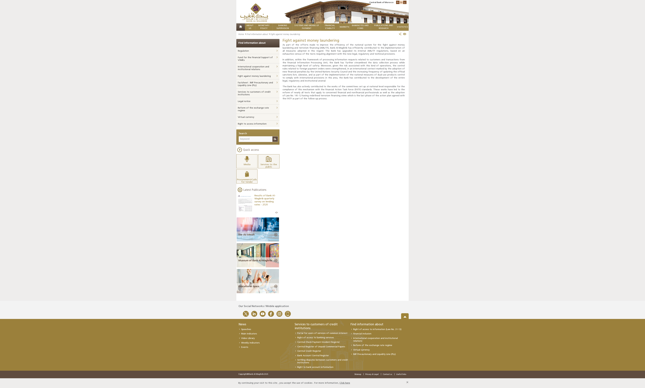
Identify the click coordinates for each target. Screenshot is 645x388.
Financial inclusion (362, 334)
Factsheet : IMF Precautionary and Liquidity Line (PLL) (255, 84)
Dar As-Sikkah (246, 234)
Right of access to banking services (315, 338)
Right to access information (252, 124)
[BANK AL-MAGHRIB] (254, 12)
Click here (344, 383)
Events (244, 347)
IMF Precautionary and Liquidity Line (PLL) (374, 354)
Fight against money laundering (254, 76)
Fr (398, 2)
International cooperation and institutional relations (253, 68)
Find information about (257, 34)
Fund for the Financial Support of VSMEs (255, 58)
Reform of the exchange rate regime (253, 109)
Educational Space (248, 286)
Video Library (248, 338)
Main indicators (249, 334)
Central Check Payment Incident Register (318, 342)
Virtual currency (246, 117)
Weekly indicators (250, 343)
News (242, 324)
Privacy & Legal (372, 374)
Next (276, 213)
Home (241, 34)
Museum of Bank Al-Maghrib (255, 260)
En (401, 2)
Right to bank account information (315, 367)
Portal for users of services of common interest (322, 333)
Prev (275, 213)
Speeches (246, 329)
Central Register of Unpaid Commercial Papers (321, 347)
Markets (344, 27)
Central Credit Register (309, 351)
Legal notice (244, 101)
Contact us (387, 374)
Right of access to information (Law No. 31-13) (377, 329)
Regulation (243, 51)
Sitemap (357, 374)
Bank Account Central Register (313, 356)
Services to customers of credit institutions (254, 93)
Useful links (401, 374)
